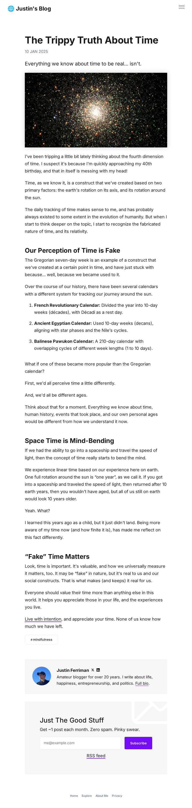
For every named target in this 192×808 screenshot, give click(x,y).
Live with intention (43, 619)
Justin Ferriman (73, 670)
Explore (87, 795)
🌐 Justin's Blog (29, 9)
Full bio (141, 683)
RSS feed (96, 755)
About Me (102, 795)
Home (74, 795)
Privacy (117, 795)
